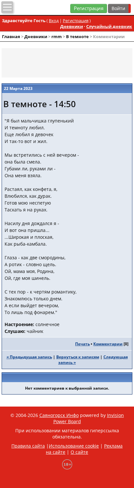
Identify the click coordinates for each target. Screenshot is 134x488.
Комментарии (108, 344)
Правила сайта (28, 446)
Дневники (71, 26)
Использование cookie (74, 446)
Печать (82, 344)
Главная (11, 36)
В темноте (77, 36)
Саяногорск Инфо (59, 415)
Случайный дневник (109, 26)
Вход (54, 20)
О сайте (79, 452)
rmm (56, 36)
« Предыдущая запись (29, 357)
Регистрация (88, 8)
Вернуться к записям (77, 357)
